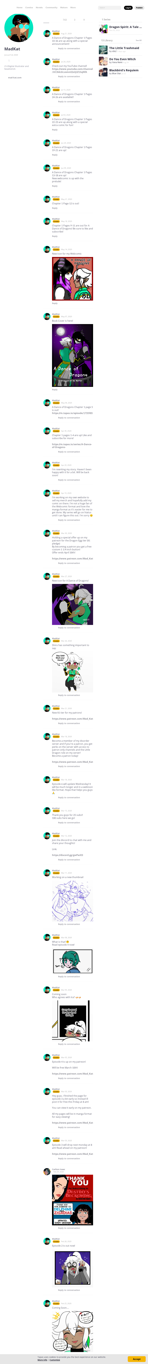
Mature (63, 7)
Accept (137, 1359)
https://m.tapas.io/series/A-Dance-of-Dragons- (72, 446)
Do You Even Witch (122, 59)
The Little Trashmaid (124, 48)
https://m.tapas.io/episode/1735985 (72, 413)
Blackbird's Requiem (124, 70)
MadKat (56, 31)
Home (19, 7)
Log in (128, 8)
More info (42, 1360)
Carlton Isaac (58, 1169)
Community (51, 7)
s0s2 (114, 51)
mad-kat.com (15, 77)
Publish (139, 8)
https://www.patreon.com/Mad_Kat (72, 558)
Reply (69, 48)
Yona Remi (117, 62)
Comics (29, 7)
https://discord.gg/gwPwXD (67, 855)
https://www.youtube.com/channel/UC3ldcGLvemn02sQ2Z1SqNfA (72, 70)
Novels (39, 7)
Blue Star (116, 73)
